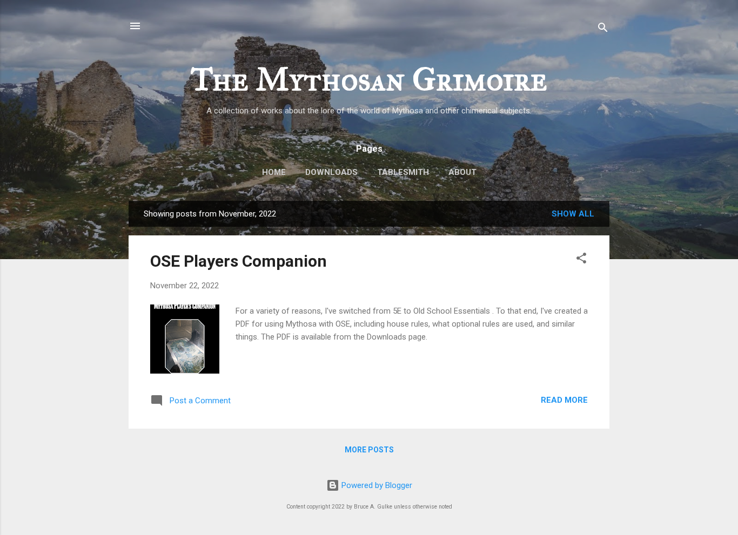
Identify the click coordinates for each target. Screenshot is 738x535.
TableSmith (403, 172)
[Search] (602, 29)
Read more (564, 400)
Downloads (331, 172)
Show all (573, 214)
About (462, 172)
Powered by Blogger (375, 485)
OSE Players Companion (238, 261)
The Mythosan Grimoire (369, 79)
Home (274, 172)
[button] (581, 260)
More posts (369, 449)
